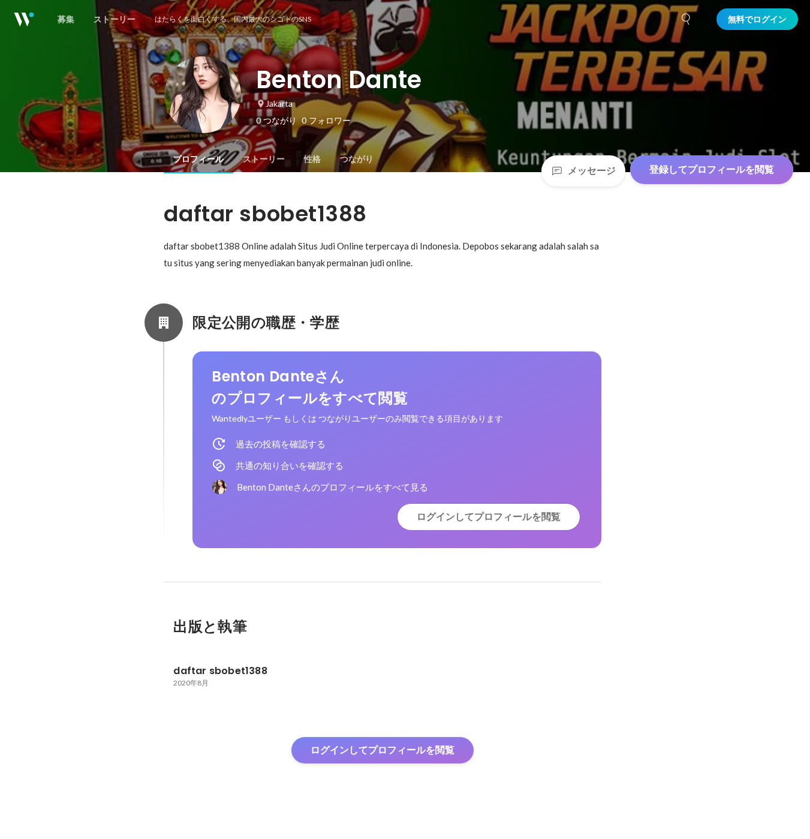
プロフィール (198, 159)
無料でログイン (757, 19)
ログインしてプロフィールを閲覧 (489, 517)
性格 (312, 159)
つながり (357, 159)
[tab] (198, 159)
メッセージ (592, 171)
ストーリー (264, 159)
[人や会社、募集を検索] (686, 19)
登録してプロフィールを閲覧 (711, 169)
